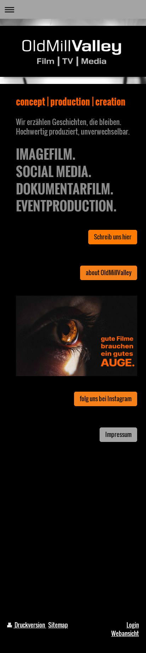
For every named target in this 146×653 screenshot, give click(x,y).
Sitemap (58, 624)
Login (133, 624)
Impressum (118, 434)
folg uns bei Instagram (105, 398)
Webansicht (125, 633)
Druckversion (29, 624)
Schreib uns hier (112, 236)
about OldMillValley (108, 272)
